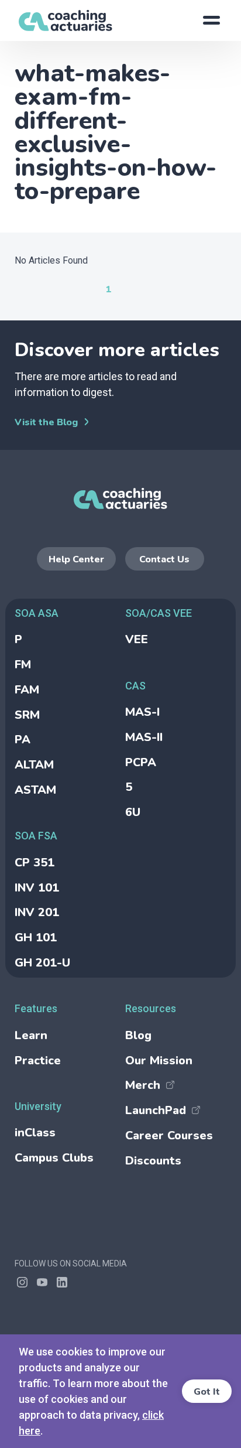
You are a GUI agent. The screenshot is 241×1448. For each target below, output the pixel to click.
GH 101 (36, 937)
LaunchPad (155, 1110)
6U (132, 812)
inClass (35, 1132)
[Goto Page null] (128, 289)
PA (22, 739)
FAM (27, 690)
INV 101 (37, 888)
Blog (138, 1035)
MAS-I (142, 712)
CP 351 (34, 862)
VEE (136, 639)
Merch (142, 1085)
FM (23, 664)
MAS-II (144, 737)
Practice (38, 1060)
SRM (27, 715)
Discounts (153, 1161)
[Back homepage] (120, 498)
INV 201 (37, 912)
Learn (31, 1035)
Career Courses (169, 1135)
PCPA (140, 762)
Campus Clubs (54, 1158)
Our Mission (158, 1060)
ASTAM (35, 790)
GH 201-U (42, 963)
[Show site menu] (211, 20)
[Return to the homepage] (65, 20)
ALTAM (34, 765)
